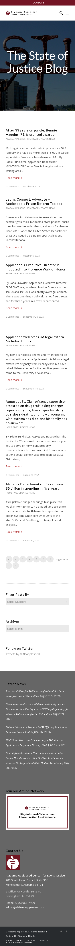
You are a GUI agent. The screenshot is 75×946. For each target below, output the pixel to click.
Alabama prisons (15, 139)
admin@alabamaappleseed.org (25, 907)
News (52, 139)
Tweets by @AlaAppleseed (23, 654)
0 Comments (12, 186)
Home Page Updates (37, 139)
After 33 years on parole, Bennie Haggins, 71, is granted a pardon (31, 132)
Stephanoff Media (26, 936)
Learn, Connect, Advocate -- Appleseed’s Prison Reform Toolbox (34, 201)
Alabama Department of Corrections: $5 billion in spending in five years (35, 486)
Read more (13, 178)
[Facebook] (66, 931)
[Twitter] (61, 931)
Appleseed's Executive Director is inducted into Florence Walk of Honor (36, 267)
